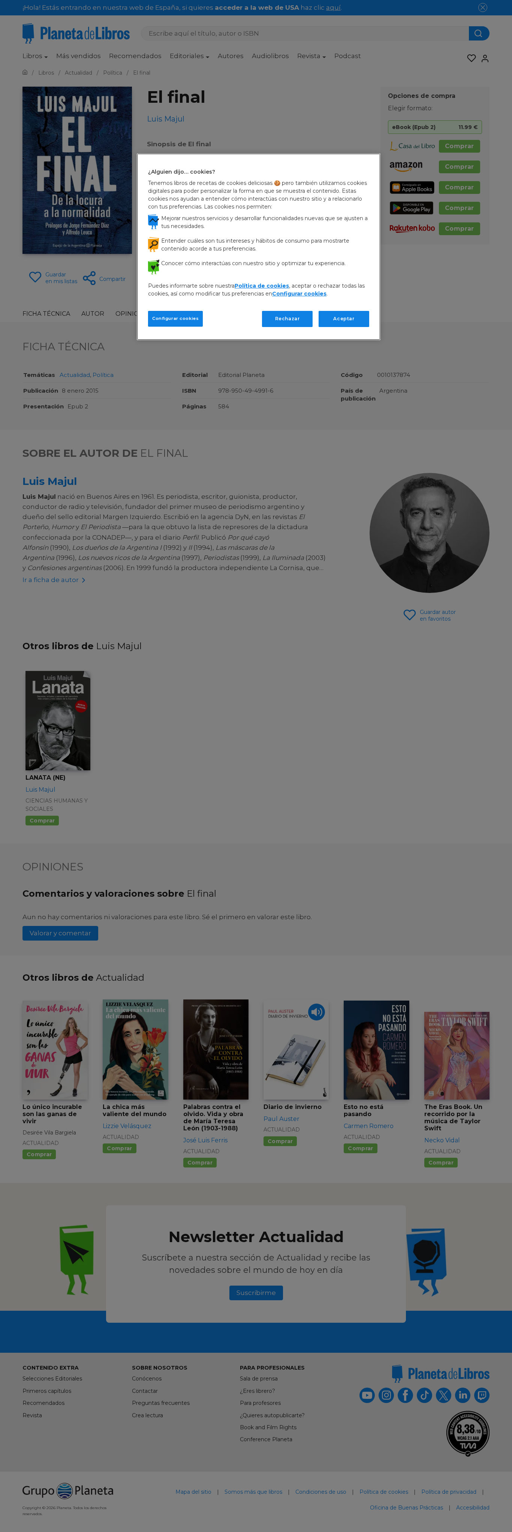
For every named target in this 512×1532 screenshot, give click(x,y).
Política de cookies (262, 285)
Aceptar (343, 318)
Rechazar (287, 318)
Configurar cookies (175, 318)
